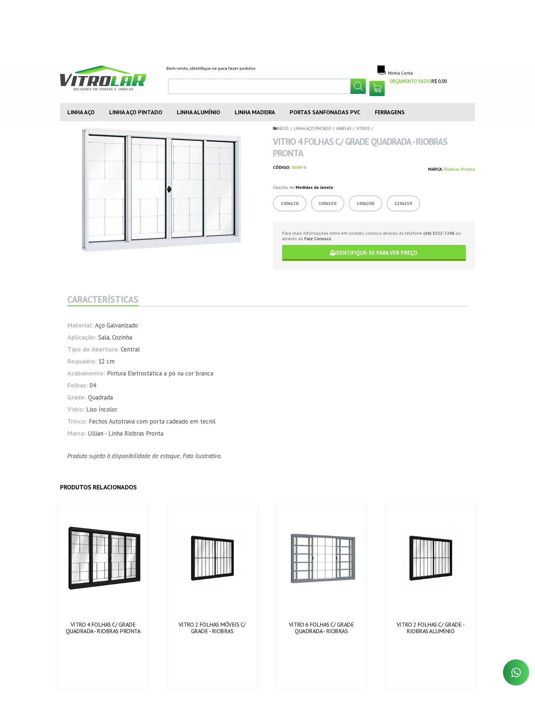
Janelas (343, 128)
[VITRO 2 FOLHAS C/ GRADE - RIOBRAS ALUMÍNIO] (430, 597)
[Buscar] (358, 86)
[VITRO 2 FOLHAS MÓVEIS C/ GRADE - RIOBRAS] (212, 597)
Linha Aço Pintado (312, 128)
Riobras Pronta (459, 169)
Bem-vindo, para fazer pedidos (210, 68)
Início (283, 128)
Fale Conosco (317, 238)
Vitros (363, 128)
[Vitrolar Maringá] (108, 80)
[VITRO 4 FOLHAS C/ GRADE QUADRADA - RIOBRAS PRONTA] (103, 597)
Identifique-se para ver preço (376, 252)
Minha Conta (400, 73)
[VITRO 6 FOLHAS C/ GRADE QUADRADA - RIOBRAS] (321, 597)
